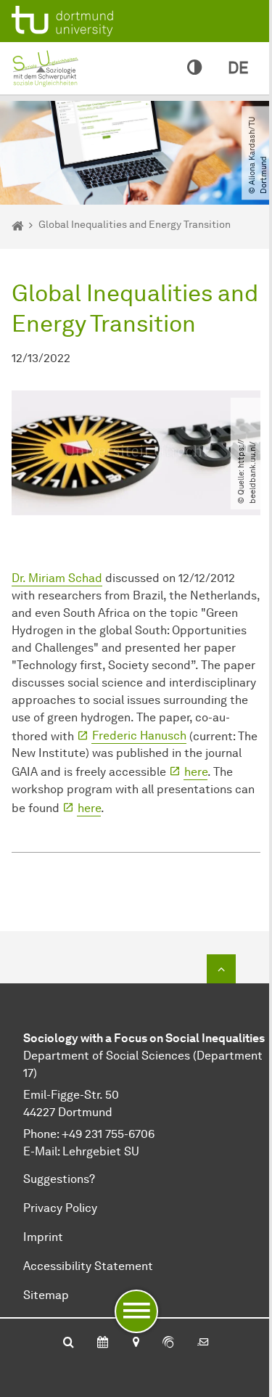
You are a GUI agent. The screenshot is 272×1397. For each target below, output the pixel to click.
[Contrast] (194, 68)
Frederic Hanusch (139, 735)
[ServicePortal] (168, 1343)
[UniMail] (203, 1343)
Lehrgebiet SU (100, 1151)
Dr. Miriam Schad (57, 578)
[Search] (68, 1343)
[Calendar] (103, 1343)
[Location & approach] (135, 1343)
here (195, 772)
